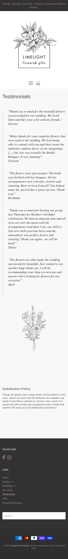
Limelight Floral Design (20, 545)
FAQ (4, 498)
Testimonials (8, 494)
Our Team (7, 490)
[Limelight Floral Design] (34, 46)
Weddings (7, 486)
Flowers (6, 481)
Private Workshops (12, 502)
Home (5, 477)
